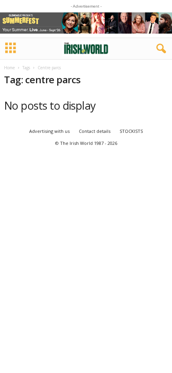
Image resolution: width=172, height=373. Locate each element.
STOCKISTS (131, 131)
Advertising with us (49, 131)
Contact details (94, 131)
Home (9, 67)
